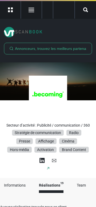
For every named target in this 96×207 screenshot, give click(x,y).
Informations (15, 185)
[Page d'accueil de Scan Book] (48, 32)
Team (81, 185)
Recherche (85, 10)
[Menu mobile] (10, 10)
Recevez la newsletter (63, 10)
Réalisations (51, 185)
